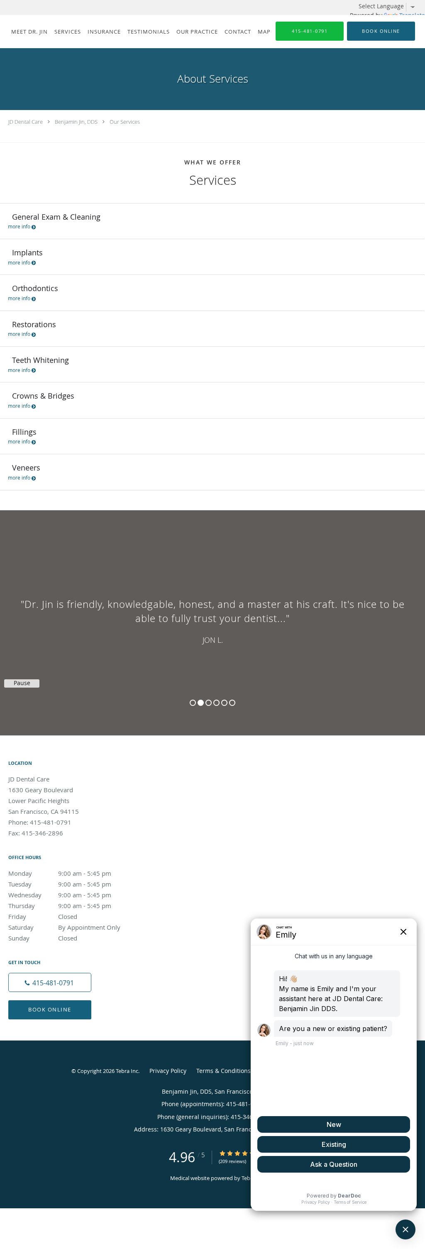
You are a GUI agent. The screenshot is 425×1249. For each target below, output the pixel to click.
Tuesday (59, 884)
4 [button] (216, 702)
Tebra (248, 1178)
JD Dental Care (25, 121)
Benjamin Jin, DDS (76, 121)
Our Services (125, 121)
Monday (59, 873)
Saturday (64, 927)
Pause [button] (22, 683)
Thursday (59, 905)
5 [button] (224, 702)
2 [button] (200, 702)
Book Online (49, 1009)
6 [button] (232, 702)
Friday (42, 916)
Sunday (42, 938)
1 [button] (193, 702)
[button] (381, 31)
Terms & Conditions (223, 1071)
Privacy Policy (167, 1071)
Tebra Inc (127, 1071)
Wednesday (59, 895)
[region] (212, 614)
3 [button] (208, 702)
